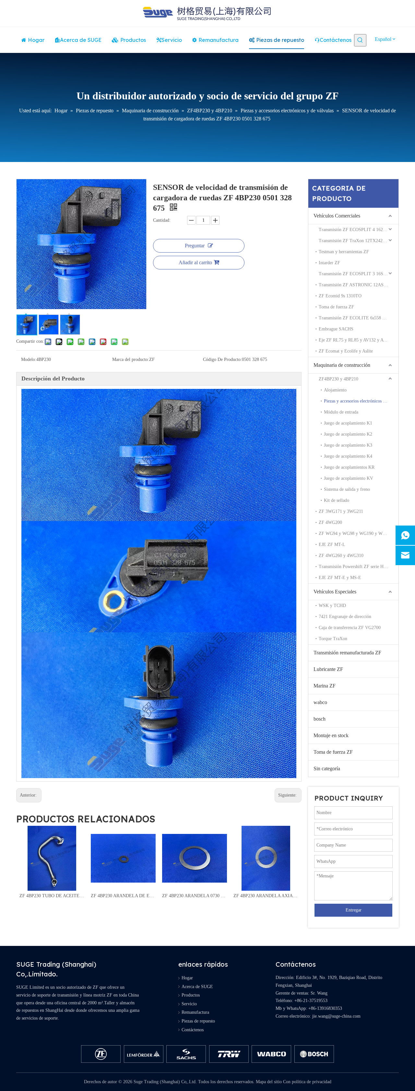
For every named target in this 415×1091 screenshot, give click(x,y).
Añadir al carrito (195, 262)
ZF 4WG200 (330, 522)
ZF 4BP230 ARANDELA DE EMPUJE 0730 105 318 (123, 895)
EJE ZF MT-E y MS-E (340, 577)
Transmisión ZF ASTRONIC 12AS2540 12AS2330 (358, 284)
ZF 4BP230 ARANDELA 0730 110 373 (194, 895)
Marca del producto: (130, 359)
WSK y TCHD (332, 605)
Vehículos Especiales (335, 591)
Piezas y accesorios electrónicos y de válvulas (361, 401)
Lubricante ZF (328, 669)
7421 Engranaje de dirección (345, 616)
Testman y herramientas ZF (344, 251)
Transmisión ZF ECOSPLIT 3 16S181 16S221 (358, 273)
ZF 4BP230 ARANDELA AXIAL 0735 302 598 (265, 895)
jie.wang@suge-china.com (336, 1016)
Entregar (354, 910)
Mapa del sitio (269, 1081)
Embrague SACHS (336, 329)
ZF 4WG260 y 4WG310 (341, 555)
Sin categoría (327, 768)
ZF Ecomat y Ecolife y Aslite (346, 351)
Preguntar (195, 245)
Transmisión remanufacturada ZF (347, 652)
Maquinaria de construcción (342, 365)
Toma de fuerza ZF (336, 306)
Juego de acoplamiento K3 (348, 445)
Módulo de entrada (341, 412)
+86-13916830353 (325, 1008)
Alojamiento (335, 390)
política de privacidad (311, 1081)
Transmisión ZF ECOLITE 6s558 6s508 (356, 318)
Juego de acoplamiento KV (348, 478)
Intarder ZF (329, 262)
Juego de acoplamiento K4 (348, 456)
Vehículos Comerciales (337, 215)
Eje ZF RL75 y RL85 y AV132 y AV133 (356, 340)
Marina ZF (325, 685)
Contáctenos (193, 1029)
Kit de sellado (336, 500)
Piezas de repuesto (198, 1021)
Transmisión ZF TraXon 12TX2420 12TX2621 (358, 240)
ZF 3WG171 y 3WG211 (341, 511)
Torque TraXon (333, 638)
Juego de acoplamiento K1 (348, 423)
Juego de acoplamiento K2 (348, 434)
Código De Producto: (222, 359)
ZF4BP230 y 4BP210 (338, 379)
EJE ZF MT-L (332, 544)
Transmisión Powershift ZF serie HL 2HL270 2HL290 (358, 566)
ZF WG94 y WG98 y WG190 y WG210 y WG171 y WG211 (358, 533)
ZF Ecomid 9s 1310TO (340, 295)
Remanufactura (195, 1012)
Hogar (187, 977)
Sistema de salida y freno (347, 489)
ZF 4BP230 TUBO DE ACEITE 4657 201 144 (51, 895)
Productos (191, 995)
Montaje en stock (331, 735)
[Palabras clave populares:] (360, 40)
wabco (320, 702)
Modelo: (28, 359)
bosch (320, 719)
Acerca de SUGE (197, 986)
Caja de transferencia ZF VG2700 (350, 627)
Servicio (189, 1003)
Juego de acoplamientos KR (349, 467)
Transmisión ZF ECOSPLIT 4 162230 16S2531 (358, 229)
